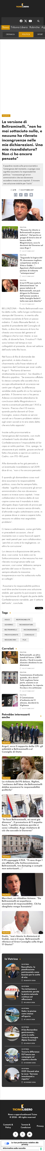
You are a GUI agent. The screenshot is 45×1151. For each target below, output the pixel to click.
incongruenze (30, 630)
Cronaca (10, 34)
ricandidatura (26, 625)
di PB (14, 190)
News (5, 27)
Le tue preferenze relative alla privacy (24, 1143)
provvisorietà (11, 635)
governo (9, 625)
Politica (26, 34)
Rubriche (34, 27)
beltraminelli (11, 630)
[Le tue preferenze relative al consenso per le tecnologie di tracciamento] (41, 1149)
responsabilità (23, 619)
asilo (7, 619)
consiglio (29, 635)
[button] (15, 1134)
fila (24, 640)
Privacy (40, 1126)
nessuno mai (10, 640)
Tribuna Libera (19, 27)
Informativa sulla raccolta (14, 1148)
